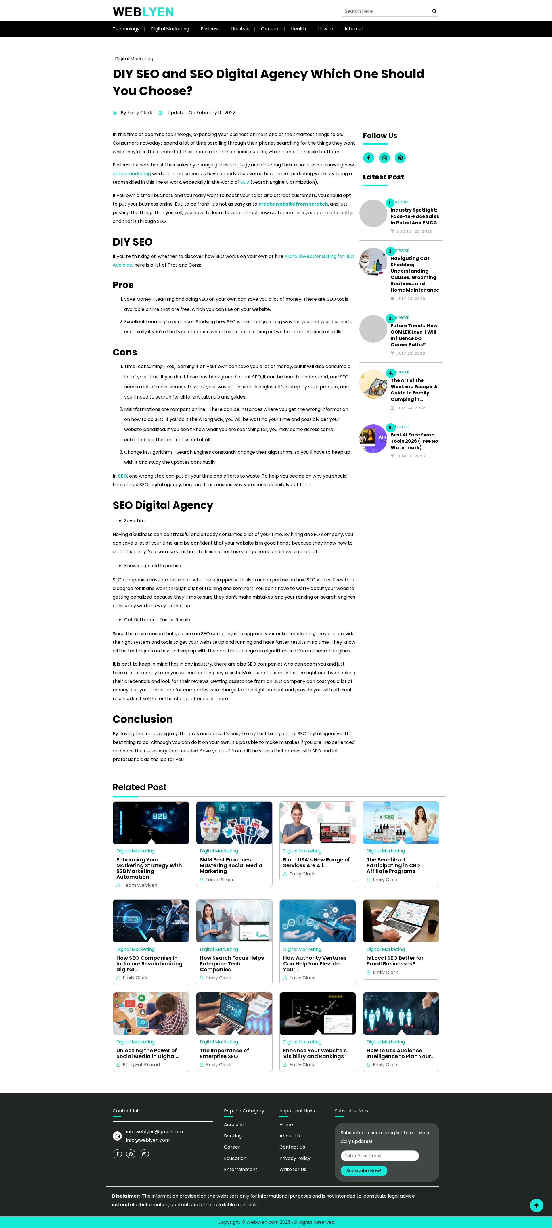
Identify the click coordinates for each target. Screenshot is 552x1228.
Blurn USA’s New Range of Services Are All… (316, 862)
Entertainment (240, 1169)
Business (210, 29)
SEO (244, 182)
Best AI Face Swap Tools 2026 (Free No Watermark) (414, 441)
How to (325, 29)
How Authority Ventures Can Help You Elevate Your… (314, 963)
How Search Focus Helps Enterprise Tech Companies (232, 963)
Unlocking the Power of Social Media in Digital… (147, 1053)
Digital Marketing (170, 29)
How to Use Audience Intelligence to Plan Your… (400, 1053)
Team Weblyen (140, 885)
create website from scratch (293, 204)
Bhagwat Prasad (141, 1064)
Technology (126, 29)
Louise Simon (220, 879)
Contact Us (292, 1147)
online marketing (132, 173)
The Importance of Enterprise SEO (224, 1053)
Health (298, 29)
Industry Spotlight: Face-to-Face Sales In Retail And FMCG (415, 216)
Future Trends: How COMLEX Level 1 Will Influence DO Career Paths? (414, 335)
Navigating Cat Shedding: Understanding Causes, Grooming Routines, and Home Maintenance (415, 274)
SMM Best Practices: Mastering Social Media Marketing (231, 865)
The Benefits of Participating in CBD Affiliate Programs (393, 865)
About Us (289, 1136)
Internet (354, 29)
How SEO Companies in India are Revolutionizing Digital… (149, 963)
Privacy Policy (294, 1158)
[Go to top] (536, 1205)
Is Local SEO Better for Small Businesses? (395, 961)
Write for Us (292, 1169)
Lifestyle (240, 29)
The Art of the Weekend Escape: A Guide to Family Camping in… (414, 390)
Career (232, 1147)
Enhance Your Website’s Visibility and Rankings (315, 1053)
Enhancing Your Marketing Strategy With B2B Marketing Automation (149, 868)
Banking (233, 1136)
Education (235, 1158)
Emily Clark (139, 112)
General (270, 29)
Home (286, 1124)
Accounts (235, 1124)
